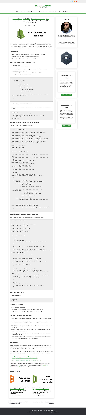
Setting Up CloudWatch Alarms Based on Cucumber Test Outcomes (26, 360)
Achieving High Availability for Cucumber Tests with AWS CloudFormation (41, 392)
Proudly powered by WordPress (34, 412)
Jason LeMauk (34, 25)
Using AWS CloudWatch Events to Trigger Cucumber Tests (24, 356)
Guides (17, 11)
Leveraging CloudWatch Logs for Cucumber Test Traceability (25, 358)
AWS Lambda (23, 387)
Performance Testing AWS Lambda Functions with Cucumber (18, 392)
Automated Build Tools (28, 11)
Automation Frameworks (41, 11)
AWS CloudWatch (26, 18)
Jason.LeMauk (43, 5)
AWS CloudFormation (47, 387)
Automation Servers (52, 11)
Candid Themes (55, 412)
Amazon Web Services (64, 11)
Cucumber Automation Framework (38, 18)
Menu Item (72, 1)
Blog (21, 11)
